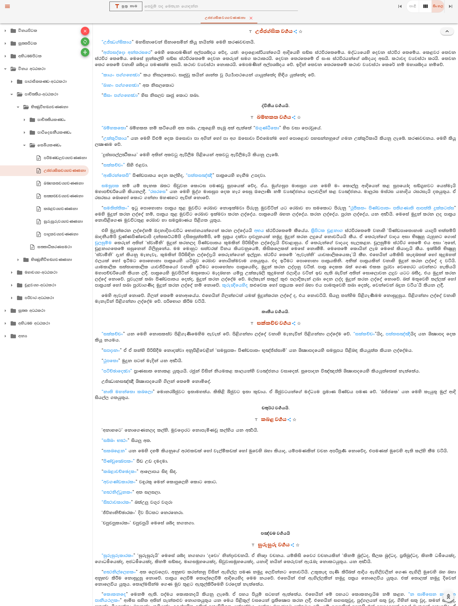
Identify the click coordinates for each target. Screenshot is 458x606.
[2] (425, 6)
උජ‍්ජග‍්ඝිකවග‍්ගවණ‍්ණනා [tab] (225, 18)
